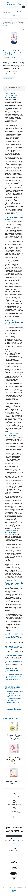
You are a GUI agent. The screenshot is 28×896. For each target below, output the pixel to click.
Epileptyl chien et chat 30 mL (13, 672)
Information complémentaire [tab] (12, 87)
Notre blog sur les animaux (14, 836)
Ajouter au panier (8, 78)
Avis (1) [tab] (6, 89)
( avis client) (11, 57)
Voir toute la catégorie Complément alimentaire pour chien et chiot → (13, 709)
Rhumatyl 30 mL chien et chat (13, 678)
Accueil (4, 21)
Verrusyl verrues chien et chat (13, 679)
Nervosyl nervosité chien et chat (14, 674)
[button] (23, 29)
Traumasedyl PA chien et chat (13, 676)
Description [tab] (7, 85)
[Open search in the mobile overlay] (14, 7)
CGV (17, 888)
